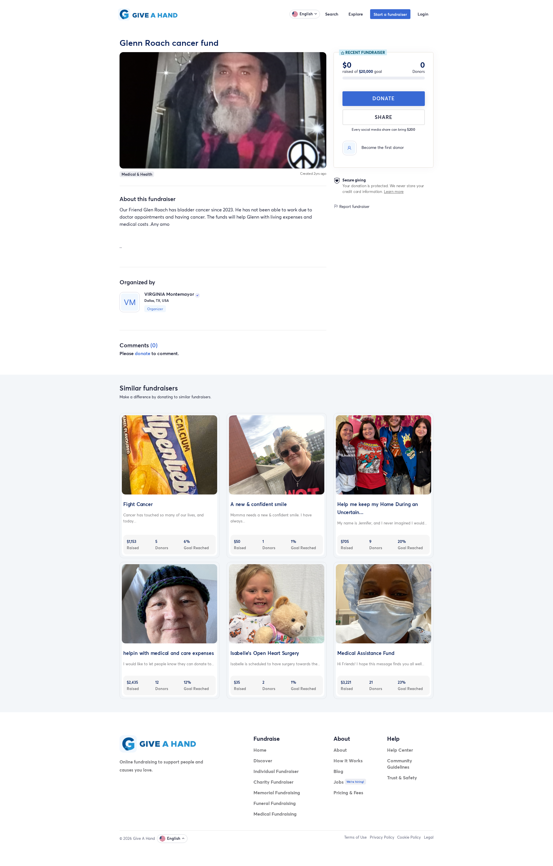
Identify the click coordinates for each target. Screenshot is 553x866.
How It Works (348, 760)
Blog (338, 771)
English (306, 13)
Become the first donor (382, 147)
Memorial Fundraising (276, 792)
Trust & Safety (402, 777)
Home (259, 750)
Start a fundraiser (390, 14)
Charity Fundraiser (273, 782)
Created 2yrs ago (313, 173)
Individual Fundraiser (276, 771)
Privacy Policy (382, 837)
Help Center (400, 750)
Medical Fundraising (275, 814)
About (340, 750)
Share (383, 117)
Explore (356, 14)
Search (331, 14)
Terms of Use (355, 837)
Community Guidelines (399, 763)
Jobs (339, 782)
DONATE (383, 98)
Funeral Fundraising (274, 803)
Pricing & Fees (348, 792)
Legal (428, 837)
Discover (262, 760)
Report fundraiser (354, 206)
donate (142, 353)
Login (423, 14)
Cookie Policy (409, 837)
